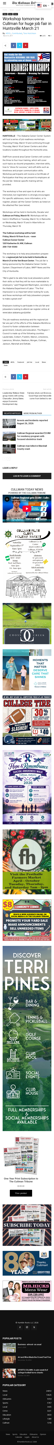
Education (23, 1434)
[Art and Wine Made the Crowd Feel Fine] (9, 1359)
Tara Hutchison (29, 33)
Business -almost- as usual (29, 1344)
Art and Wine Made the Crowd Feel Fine (34, 1357)
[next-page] (8, 458)
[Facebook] (13, 45)
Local (18, 10)
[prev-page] (4, 458)
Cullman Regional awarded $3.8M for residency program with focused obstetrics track (33, 436)
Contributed (17, 33)
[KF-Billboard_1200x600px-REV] (27, 1263)
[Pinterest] (25, 45)
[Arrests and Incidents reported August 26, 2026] (9, 423)
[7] (27, 125)
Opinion (43, 1434)
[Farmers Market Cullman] (27, 861)
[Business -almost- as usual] (9, 1347)
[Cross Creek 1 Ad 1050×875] (27, 623)
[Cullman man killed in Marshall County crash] (9, 449)
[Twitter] (19, 45)
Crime (5, 427)
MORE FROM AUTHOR (33, 413)
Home (5, 10)
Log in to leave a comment (27, 476)
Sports (14, 1434)
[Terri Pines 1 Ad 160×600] (27, 1038)
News (12, 10)
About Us (35, 1437)
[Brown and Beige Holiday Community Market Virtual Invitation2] (27, 563)
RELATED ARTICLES (12, 413)
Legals (27, 1437)
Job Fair (29, 362)
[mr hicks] (27, 1291)
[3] (27, 669)
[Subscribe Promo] (27, 1225)
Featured (20, 362)
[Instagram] (27, 1327)
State (15, 14)
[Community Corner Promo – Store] (27, 920)
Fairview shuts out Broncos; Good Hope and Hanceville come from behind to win (39, 396)
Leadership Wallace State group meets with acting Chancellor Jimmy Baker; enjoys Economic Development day (13, 398)
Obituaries (33, 1434)
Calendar (18, 1437)
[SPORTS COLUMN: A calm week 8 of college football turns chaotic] (9, 1373)
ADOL (8, 33)
